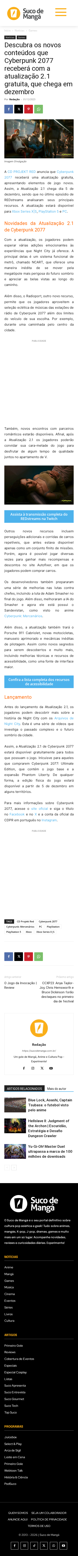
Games (33, 30)
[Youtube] (52, 1068)
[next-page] (14, 1167)
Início (7, 30)
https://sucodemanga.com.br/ (39, 1050)
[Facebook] (8, 109)
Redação (14, 99)
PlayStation (53, 926)
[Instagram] (34, 1068)
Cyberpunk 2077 (48, 921)
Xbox (29, 931)
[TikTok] (34, 1545)
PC (64, 211)
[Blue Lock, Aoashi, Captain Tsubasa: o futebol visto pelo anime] (15, 1105)
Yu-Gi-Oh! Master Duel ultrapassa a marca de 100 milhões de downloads (50, 1151)
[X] (18, 109)
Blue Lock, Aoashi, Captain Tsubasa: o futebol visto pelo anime (50, 1105)
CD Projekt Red (25, 921)
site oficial (39, 809)
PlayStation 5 (49, 211)
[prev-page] (7, 1167)
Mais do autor (56, 1088)
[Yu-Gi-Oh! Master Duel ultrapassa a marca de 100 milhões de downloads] (15, 1151)
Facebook (17, 814)
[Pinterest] (28, 109)
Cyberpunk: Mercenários (23, 616)
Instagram (49, 820)
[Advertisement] (39, 382)
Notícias (19, 30)
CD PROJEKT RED (22, 172)
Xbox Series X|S (24, 211)
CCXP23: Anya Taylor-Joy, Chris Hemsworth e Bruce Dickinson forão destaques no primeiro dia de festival (56, 992)
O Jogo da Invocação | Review (20, 985)
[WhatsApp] (38, 109)
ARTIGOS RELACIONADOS (24, 1088)
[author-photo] (39, 1038)
